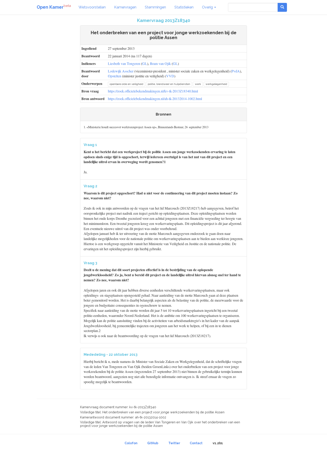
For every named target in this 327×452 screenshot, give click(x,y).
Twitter (174, 443)
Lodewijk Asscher (120, 71)
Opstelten (114, 76)
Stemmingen (155, 7)
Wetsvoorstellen (92, 7)
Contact (196, 443)
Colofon (131, 443)
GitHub (152, 443)
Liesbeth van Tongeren (124, 63)
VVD (170, 76)
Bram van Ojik (160, 63)
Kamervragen (125, 7)
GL (144, 63)
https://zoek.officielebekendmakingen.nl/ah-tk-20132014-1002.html (155, 98)
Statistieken (184, 7)
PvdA (236, 71)
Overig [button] (208, 7)
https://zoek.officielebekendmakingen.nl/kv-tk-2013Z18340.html (153, 91)
